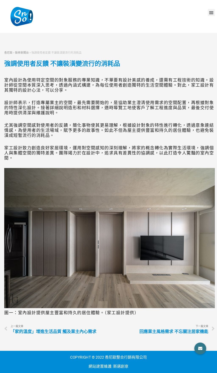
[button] (211, 12)
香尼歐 (8, 52)
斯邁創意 (120, 366)
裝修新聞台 (22, 52)
